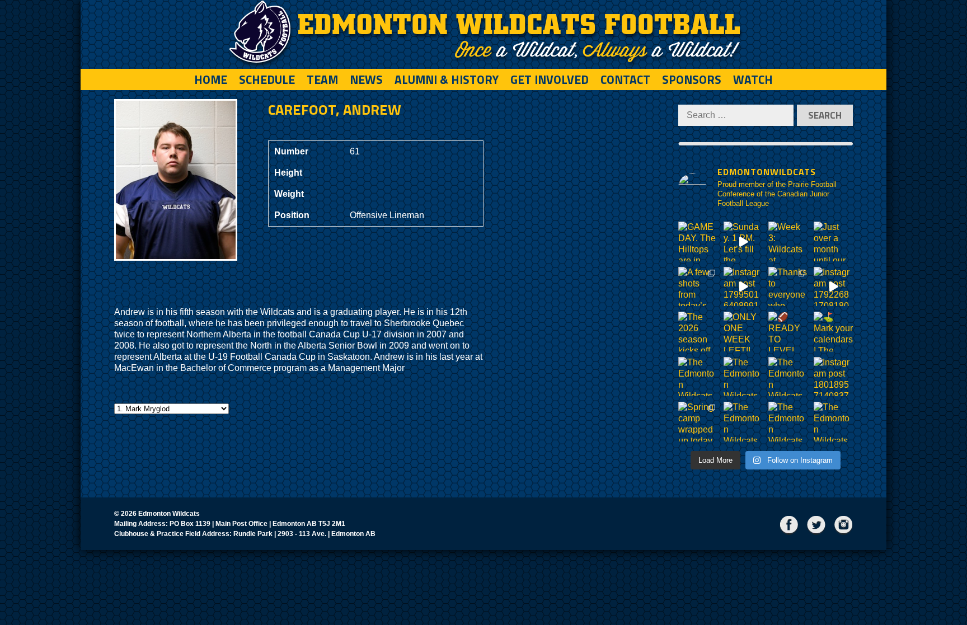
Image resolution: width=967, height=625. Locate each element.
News (366, 79)
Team (322, 79)
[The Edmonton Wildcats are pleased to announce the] (698, 377)
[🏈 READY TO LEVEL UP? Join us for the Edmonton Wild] (788, 331)
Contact (625, 79)
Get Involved (549, 79)
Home (210, 79)
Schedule (267, 79)
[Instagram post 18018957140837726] (833, 377)
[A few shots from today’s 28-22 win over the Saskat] (698, 287)
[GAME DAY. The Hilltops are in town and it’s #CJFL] (698, 241)
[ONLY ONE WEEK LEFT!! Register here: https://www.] (743, 331)
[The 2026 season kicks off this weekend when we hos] (698, 331)
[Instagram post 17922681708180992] (833, 287)
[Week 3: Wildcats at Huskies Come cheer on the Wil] (788, 241)
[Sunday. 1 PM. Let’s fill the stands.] (743, 241)
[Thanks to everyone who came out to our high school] (788, 287)
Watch (753, 79)
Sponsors (691, 79)
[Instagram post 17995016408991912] (743, 287)
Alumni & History (447, 79)
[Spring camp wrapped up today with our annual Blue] (698, 421)
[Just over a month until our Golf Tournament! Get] (833, 241)
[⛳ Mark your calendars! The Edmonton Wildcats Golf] (833, 331)
